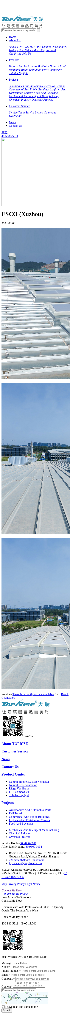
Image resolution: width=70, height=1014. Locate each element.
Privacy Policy (16, 884)
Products (14, 60)
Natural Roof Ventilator (23, 785)
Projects (13, 79)
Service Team (17, 112)
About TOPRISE (19, 46)
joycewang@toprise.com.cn (25, 863)
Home (12, 37)
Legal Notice (33, 884)
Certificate (15, 53)
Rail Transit (58, 86)
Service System (34, 112)
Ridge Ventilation (31, 69)
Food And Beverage (46, 92)
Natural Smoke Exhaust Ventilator (29, 66)
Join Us (26, 53)
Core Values (25, 50)
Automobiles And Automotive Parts (30, 86)
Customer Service (19, 106)
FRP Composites (52, 69)
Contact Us (15, 125)
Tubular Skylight (18, 73)
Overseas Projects (42, 99)
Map (4, 884)
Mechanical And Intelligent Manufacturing (34, 96)
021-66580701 (35, 859)
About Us (15, 40)
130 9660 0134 (33, 846)
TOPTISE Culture (40, 46)
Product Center (13, 774)
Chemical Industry (20, 99)
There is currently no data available (33, 694)
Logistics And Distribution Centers (29, 820)
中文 (4, 132)
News (12, 122)
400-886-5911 (9, 136)
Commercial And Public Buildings (29, 89)
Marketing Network (44, 50)
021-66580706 (17, 859)
